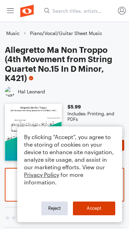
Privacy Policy (41, 174)
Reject (54, 208)
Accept (94, 208)
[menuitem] (10, 11)
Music (13, 33)
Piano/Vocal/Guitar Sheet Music (66, 33)
